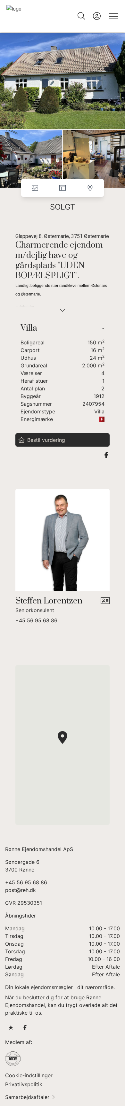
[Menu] (112, 16)
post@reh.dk (20, 890)
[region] (62, 745)
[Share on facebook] (106, 455)
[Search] (81, 16)
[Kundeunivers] (96, 16)
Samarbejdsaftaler (27, 1097)
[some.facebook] (25, 1027)
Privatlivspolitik (23, 1084)
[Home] (34, 16)
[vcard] (105, 605)
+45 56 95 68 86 (36, 620)
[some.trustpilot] (11, 1027)
